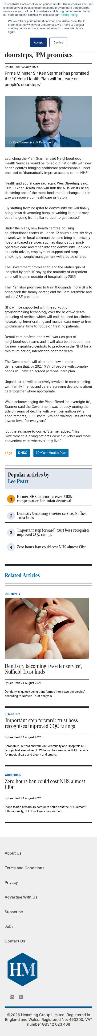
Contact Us (15, 941)
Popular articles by (28, 475)
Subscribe (14, 911)
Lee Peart (14, 67)
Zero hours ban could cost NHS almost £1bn (51, 547)
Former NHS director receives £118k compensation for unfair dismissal (44, 499)
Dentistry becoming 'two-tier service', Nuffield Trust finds (52, 516)
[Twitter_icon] (21, 997)
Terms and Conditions (24, 867)
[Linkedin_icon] (12, 997)
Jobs (9, 926)
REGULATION (12, 714)
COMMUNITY (12, 594)
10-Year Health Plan (51, 453)
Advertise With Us (21, 897)
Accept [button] (38, 42)
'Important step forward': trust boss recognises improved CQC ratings (53, 532)
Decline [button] (58, 42)
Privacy (11, 882)
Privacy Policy (68, 15)
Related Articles (22, 575)
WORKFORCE (13, 775)
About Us (13, 853)
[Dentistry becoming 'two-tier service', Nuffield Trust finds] (47, 627)
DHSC (22, 453)
